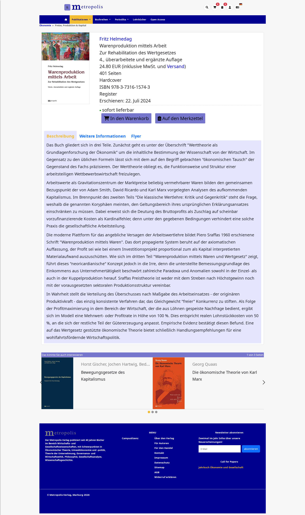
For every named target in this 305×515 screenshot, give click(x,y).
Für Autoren (161, 443)
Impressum (161, 457)
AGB (156, 472)
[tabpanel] (97, 383)
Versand (175, 66)
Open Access (158, 19)
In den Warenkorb (129, 118)
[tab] (60, 136)
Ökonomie (45, 25)
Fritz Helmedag (115, 39)
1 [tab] (149, 412)
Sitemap (159, 467)
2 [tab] (152, 412)
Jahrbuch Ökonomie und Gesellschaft (221, 467)
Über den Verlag (164, 438)
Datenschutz (161, 462)
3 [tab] (156, 412)
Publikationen (80, 19)
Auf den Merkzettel (182, 118)
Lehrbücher (139, 19)
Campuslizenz (130, 438)
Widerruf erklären (165, 477)
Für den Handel (163, 447)
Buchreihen (102, 19)
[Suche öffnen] (207, 7)
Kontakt (159, 452)
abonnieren (251, 449)
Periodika (121, 19)
